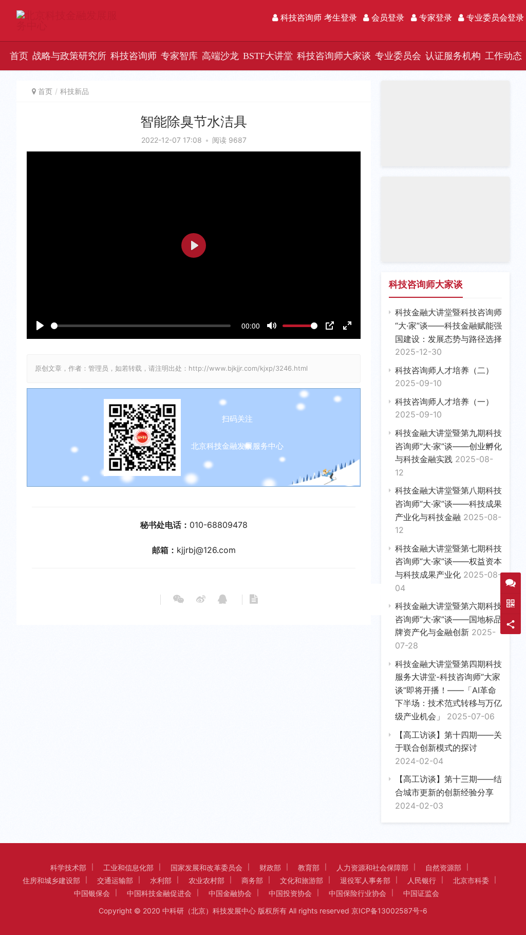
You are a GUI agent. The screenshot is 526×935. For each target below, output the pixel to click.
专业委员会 (398, 56)
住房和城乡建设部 (51, 880)
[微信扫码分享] (178, 599)
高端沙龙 (220, 56)
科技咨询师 (133, 56)
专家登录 (434, 17)
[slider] (141, 326)
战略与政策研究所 (69, 56)
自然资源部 (443, 867)
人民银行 (421, 880)
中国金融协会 (230, 893)
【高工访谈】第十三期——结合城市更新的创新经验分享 (448, 792)
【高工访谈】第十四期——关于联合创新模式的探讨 (448, 748)
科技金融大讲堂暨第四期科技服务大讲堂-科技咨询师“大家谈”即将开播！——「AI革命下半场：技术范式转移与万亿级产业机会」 (448, 690)
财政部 (270, 867)
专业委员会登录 (494, 17)
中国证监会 (421, 893)
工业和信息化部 (128, 867)
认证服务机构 (453, 56)
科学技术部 (68, 867)
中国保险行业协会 (357, 893)
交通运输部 (115, 880)
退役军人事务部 (365, 880)
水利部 (161, 880)
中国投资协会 (290, 893)
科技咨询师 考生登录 (317, 17)
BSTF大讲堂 (268, 56)
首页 (19, 56)
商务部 (252, 880)
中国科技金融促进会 (159, 893)
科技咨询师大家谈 (334, 56)
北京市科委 (471, 880)
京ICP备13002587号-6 (389, 910)
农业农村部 (206, 880)
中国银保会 (92, 893)
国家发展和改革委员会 (206, 867)
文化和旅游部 (301, 880)
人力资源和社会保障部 (372, 867)
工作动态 (503, 56)
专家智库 (179, 56)
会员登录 (386, 17)
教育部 (309, 867)
